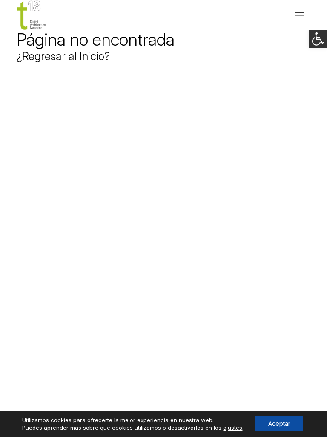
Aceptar (279, 423)
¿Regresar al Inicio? (63, 56)
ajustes (232, 427)
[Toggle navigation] (299, 15)
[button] (318, 39)
